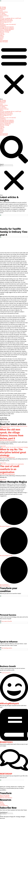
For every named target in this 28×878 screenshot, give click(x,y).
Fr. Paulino (2, 13)
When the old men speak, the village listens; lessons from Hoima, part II (11, 434)
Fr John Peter (3, 14)
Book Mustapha (4, 41)
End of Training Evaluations (7, 29)
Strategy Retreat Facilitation (7, 28)
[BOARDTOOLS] (14, 740)
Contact (2, 36)
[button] (14, 71)
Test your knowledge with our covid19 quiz (10, 18)
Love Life (2, 34)
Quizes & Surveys (4, 15)
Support (2, 33)
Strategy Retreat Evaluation (7, 27)
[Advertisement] (14, 834)
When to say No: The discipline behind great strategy (13, 452)
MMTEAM (2, 440)
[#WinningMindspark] (14, 701)
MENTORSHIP (6, 774)
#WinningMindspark (10, 440)
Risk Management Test (5, 22)
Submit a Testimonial (5, 30)
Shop (1, 39)
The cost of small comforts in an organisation (9, 469)
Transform (2, 9)
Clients (1, 38)
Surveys (2, 23)
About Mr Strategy (4, 32)
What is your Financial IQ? (6, 20)
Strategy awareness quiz (6, 19)
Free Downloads (4, 40)
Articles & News (4, 12)
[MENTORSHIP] (14, 772)
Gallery (1, 35)
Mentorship (3, 8)
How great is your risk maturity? (8, 24)
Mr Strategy (3, 7)
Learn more (3, 446)
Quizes (1, 17)
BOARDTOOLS (6, 742)
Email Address (4, 812)
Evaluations (3, 25)
